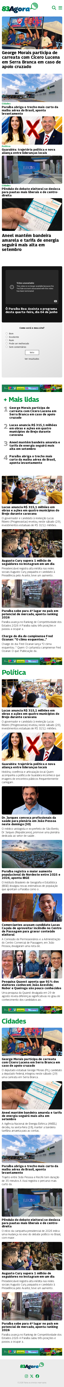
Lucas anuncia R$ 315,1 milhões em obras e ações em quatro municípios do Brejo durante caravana (33, 430)
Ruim (11, 340)
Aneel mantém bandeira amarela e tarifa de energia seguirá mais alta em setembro (34, 445)
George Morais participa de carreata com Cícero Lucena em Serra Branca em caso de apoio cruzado (32, 412)
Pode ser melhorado (19, 343)
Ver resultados (32, 359)
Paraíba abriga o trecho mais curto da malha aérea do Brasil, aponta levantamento (32, 459)
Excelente (14, 337)
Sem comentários (17, 347)
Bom (11, 333)
